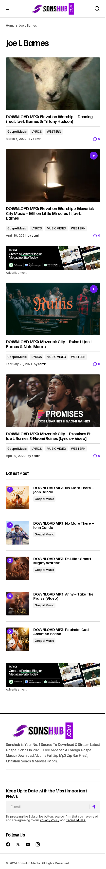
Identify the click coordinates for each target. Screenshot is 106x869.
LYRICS (37, 131)
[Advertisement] (53, 258)
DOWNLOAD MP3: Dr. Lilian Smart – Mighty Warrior (63, 561)
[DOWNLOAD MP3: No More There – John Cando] (17, 497)
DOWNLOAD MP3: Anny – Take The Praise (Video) (63, 596)
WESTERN (54, 131)
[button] (8, 8)
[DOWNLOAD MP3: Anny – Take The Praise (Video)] (17, 603)
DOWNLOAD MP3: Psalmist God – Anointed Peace (62, 632)
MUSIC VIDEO (56, 228)
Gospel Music (17, 131)
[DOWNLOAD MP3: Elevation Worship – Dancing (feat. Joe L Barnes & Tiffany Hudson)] (53, 83)
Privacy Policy (49, 820)
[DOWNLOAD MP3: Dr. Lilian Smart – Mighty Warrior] (17, 568)
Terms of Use (76, 820)
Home (10, 25)
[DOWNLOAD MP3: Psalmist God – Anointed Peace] (17, 639)
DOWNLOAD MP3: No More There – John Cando (63, 490)
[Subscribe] (94, 807)
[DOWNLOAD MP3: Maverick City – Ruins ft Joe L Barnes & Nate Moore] (53, 309)
